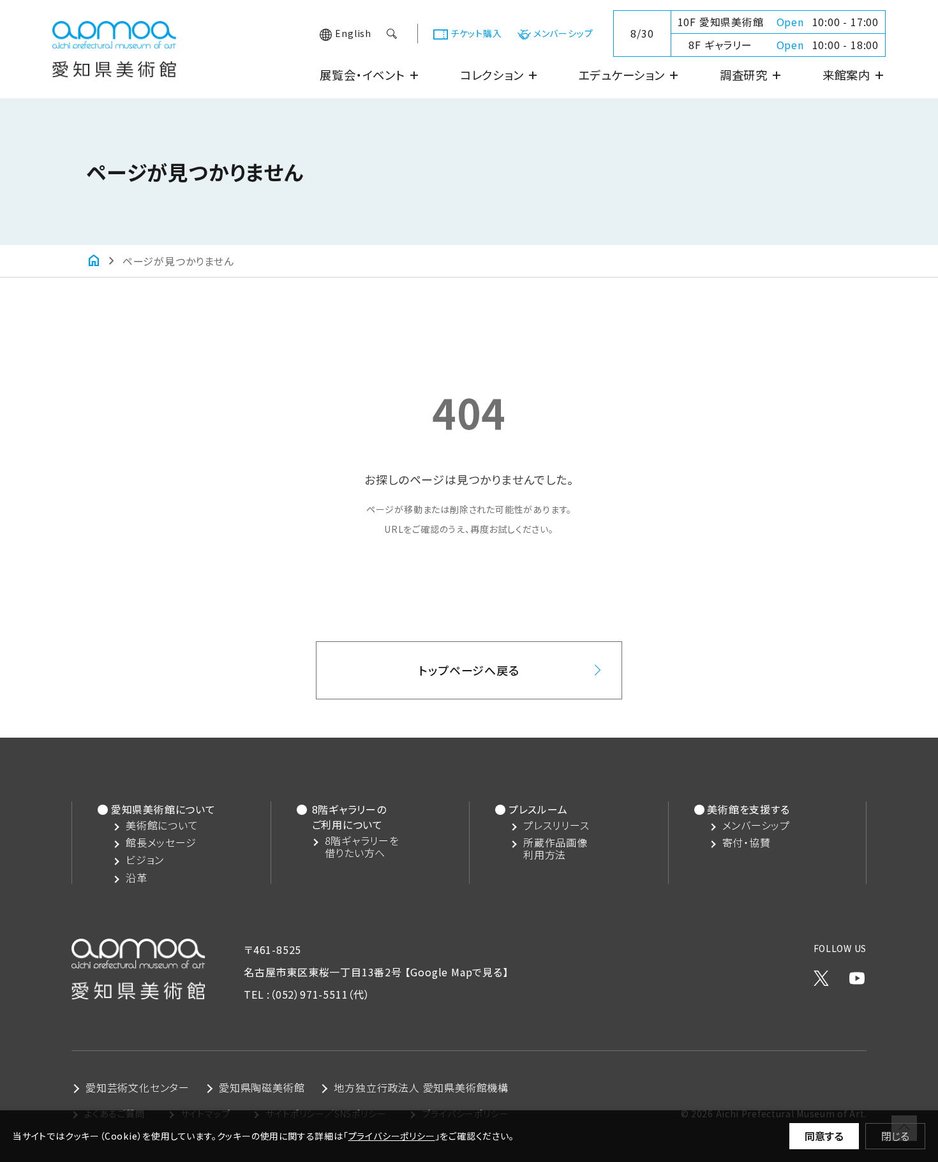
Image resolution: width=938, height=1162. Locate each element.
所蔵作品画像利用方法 (555, 849)
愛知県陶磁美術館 (261, 1087)
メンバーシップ (563, 33)
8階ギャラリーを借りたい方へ (362, 847)
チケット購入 (476, 33)
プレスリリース (556, 825)
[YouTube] (857, 975)
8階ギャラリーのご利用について (349, 816)
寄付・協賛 (746, 843)
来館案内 (854, 74)
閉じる (895, 1135)
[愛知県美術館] (114, 65)
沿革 (136, 878)
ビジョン (145, 860)
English (353, 33)
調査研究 (751, 74)
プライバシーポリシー (391, 1135)
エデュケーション (629, 74)
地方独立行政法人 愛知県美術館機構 (421, 1087)
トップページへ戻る (469, 670)
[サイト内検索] (393, 34)
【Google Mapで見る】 (457, 972)
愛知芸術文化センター (138, 1087)
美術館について (162, 825)
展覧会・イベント (370, 74)
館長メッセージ (161, 843)
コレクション (499, 74)
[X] (821, 975)
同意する (824, 1135)
